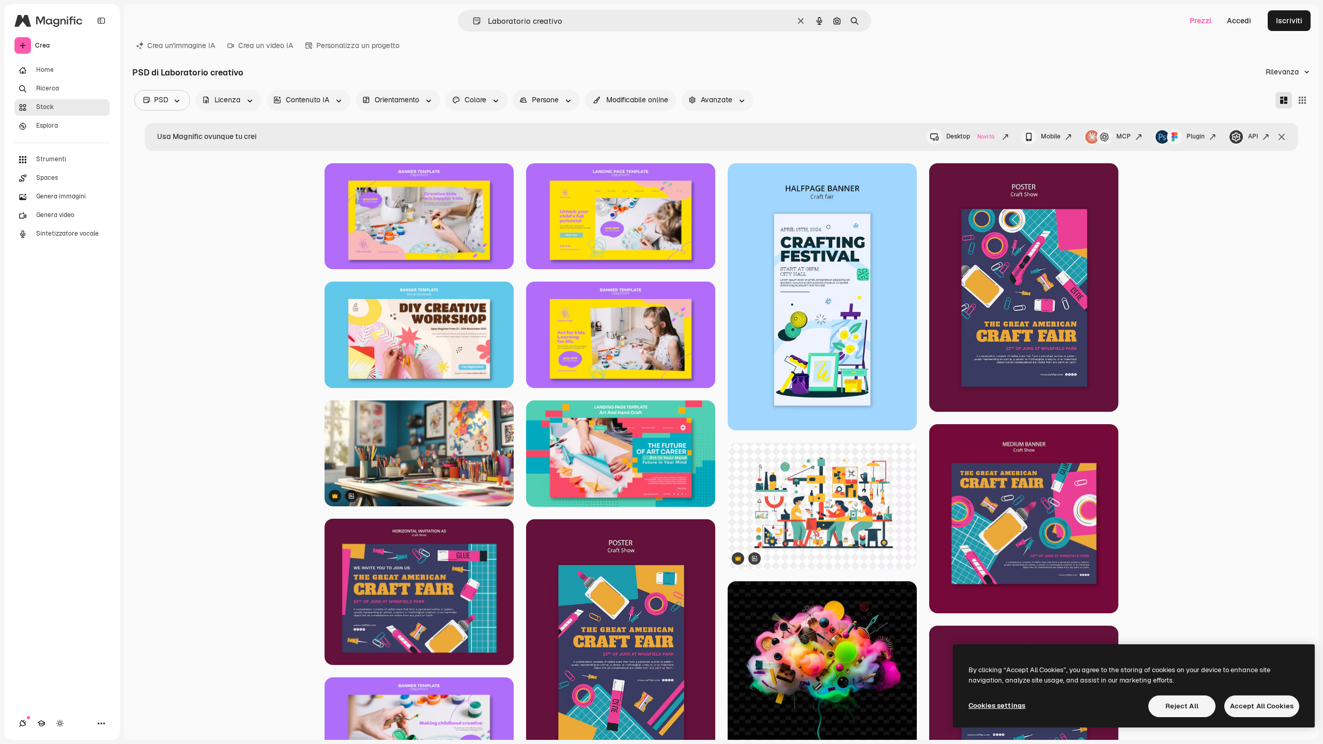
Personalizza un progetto (357, 45)
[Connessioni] (22, 723)
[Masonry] (1283, 100)
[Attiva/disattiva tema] (60, 723)
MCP (1123, 136)
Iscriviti (1289, 20)
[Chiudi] (1282, 137)
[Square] (1302, 100)
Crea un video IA (265, 45)
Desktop (970, 136)
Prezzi (1200, 20)
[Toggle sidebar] (101, 20)
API (1253, 136)
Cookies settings (996, 705)
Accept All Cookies (1262, 706)
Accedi (1239, 20)
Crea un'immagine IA (181, 45)
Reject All (1181, 706)
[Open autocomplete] (472, 21)
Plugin (1196, 136)
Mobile (1050, 136)
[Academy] (41, 723)
